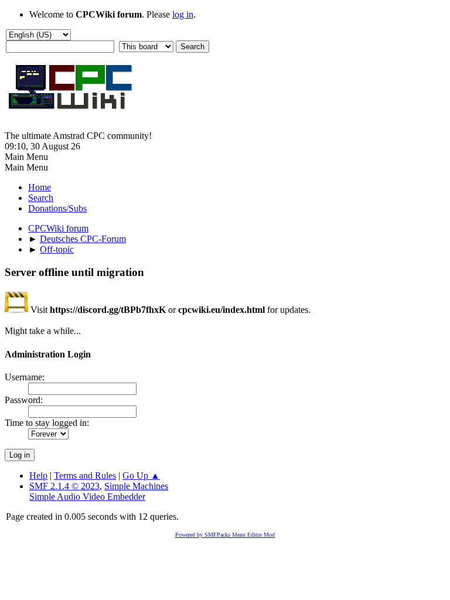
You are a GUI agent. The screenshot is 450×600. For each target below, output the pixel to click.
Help (38, 475)
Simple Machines (136, 486)
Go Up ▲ (141, 475)
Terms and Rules (85, 475)
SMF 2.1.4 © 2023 (64, 486)
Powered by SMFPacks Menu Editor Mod (225, 534)
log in (182, 14)
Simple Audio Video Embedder (87, 497)
